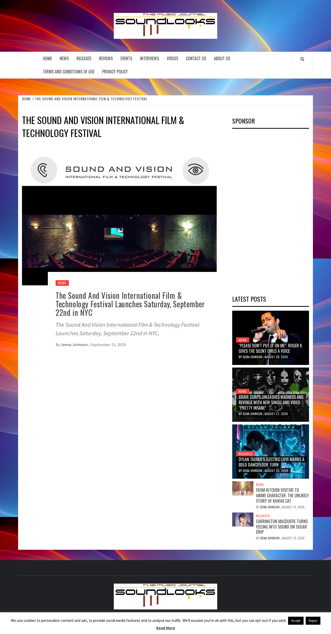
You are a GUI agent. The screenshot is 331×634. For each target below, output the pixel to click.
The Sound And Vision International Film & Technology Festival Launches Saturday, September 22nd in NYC (130, 303)
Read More (165, 627)
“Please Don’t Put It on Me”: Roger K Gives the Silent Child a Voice (270, 348)
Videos (172, 58)
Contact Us (196, 58)
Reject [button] (313, 620)
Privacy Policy (115, 71)
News (64, 58)
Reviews (106, 58)
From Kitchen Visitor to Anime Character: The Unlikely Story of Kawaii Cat (282, 495)
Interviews (149, 58)
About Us (222, 58)
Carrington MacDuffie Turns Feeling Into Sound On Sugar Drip (282, 526)
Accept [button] (295, 620)
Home (47, 58)
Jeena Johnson (74, 344)
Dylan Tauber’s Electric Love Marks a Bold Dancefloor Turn (271, 462)
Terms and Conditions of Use (68, 71)
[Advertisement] (271, 210)
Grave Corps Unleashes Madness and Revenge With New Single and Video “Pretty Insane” (271, 402)
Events (126, 58)
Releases (84, 58)
